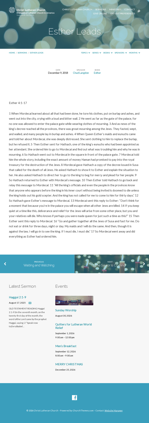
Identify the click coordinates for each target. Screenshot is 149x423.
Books (106, 52)
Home (12, 52)
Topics (84, 52)
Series (95, 52)
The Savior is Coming (110, 265)
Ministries (115, 9)
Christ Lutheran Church (77, 9)
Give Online (100, 13)
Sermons (100, 9)
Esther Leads (36, 52)
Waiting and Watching (38, 265)
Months (133, 52)
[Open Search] (139, 11)
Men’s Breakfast (65, 346)
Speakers (120, 52)
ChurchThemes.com (83, 410)
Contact (129, 9)
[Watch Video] (30, 303)
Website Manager (114, 410)
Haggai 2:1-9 (17, 297)
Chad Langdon (81, 72)
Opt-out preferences (122, 13)
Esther (97, 72)
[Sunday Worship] (74, 303)
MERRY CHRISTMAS (69, 364)
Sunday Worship (65, 310)
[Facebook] (74, 397)
